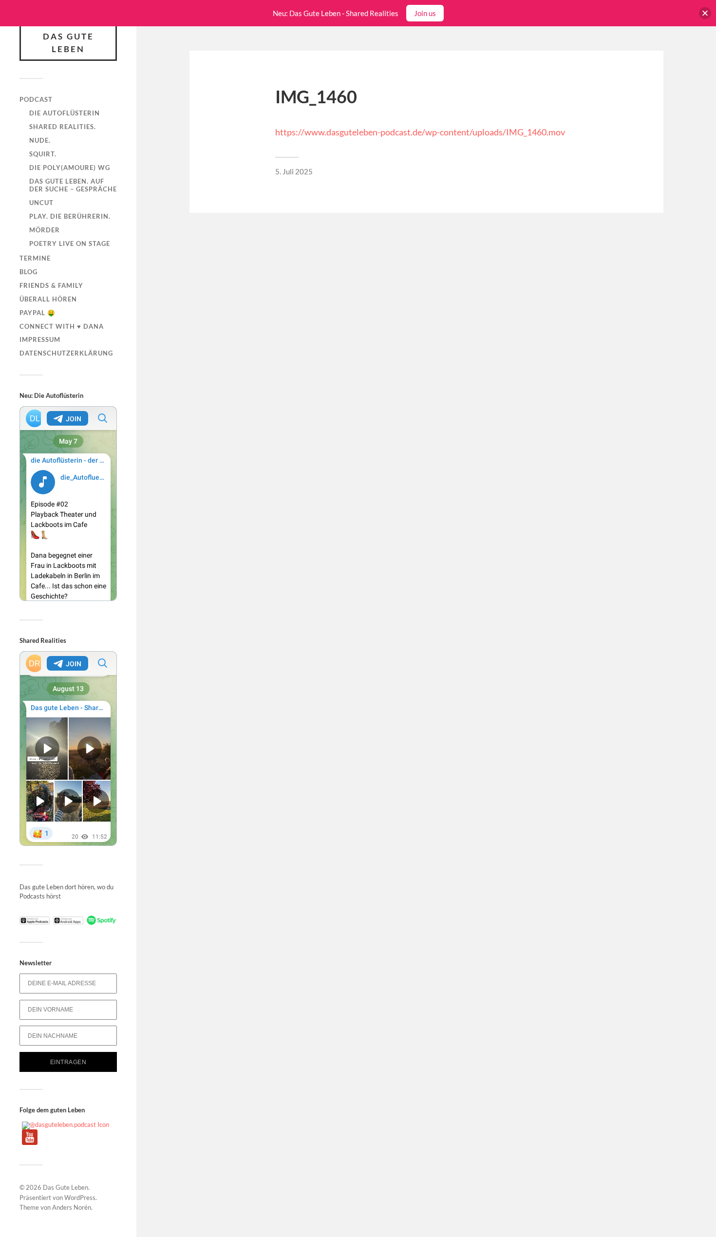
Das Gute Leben (68, 42)
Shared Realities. (62, 127)
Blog (28, 272)
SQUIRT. (43, 154)
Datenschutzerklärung (66, 353)
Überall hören (48, 299)
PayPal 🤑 (37, 313)
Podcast (36, 99)
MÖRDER (44, 230)
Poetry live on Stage (69, 243)
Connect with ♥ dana (61, 326)
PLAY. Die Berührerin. (70, 216)
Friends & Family (51, 285)
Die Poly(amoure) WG (69, 167)
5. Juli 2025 (294, 171)
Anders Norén (71, 1207)
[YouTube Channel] (30, 1142)
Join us (425, 13)
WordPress (79, 1197)
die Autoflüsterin (64, 113)
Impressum (39, 339)
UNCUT (41, 202)
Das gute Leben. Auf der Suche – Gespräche (73, 185)
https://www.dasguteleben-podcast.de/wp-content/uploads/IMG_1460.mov (420, 132)
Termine (35, 258)
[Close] (705, 13)
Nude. (40, 140)
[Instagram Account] (65, 1124)
